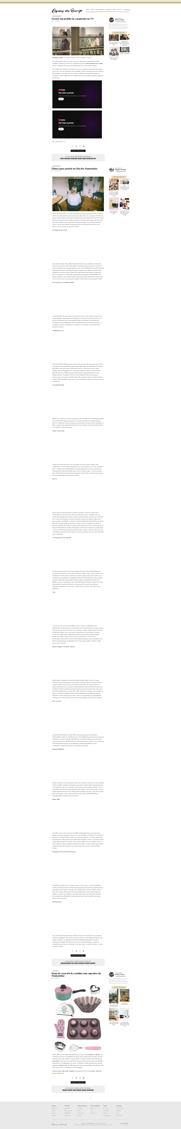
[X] (125, 10)
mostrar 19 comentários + (78, 150)
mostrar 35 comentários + (78, 1082)
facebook (70, 1057)
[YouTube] (127, 10)
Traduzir (130, 10)
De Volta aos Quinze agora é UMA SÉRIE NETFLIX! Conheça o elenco (113, 193)
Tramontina (66, 1063)
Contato (119, 9)
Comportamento (100, 9)
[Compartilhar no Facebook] (100, 25)
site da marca (78, 1067)
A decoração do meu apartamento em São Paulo (113, 1023)
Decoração (55, 970)
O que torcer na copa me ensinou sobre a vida (114, 43)
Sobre (114, 9)
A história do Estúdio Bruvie (124, 1003)
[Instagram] (129, 10)
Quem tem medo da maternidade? (113, 58)
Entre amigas (56, 1097)
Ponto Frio (60, 1073)
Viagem (92, 9)
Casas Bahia (91, 1071)
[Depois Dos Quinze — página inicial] (67, 9)
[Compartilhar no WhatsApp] (83, 147)
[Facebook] (123, 10)
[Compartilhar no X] (102, 25)
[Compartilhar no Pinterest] (104, 25)
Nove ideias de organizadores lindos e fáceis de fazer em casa (124, 1024)
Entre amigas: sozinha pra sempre (124, 1117)
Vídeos (87, 9)
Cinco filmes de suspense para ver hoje (114, 212)
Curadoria (108, 9)
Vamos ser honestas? (124, 53)
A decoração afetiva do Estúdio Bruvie (113, 1005)
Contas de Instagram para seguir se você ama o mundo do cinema (124, 213)
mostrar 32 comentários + (78, 955)
